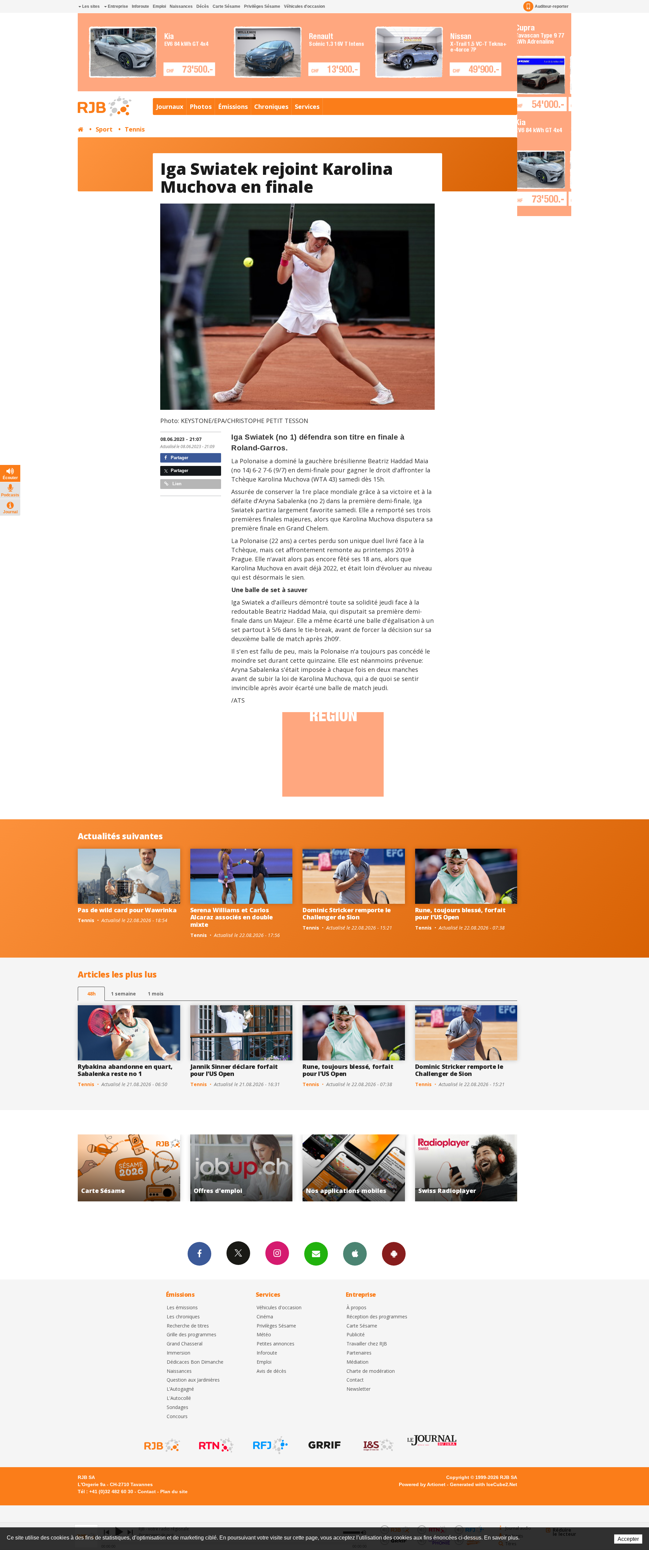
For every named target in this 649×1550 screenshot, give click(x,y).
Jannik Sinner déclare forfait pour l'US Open (234, 1070)
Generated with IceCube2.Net (483, 1484)
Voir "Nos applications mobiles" (129, 1167)
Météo (264, 1335)
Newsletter (358, 1389)
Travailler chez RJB (366, 1344)
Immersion (178, 1353)
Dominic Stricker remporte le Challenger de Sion (347, 913)
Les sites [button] (90, 6)
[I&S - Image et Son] (378, 1445)
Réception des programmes (376, 1317)
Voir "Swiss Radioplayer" (242, 1167)
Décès (202, 6)
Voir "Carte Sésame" (354, 1167)
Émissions (233, 106)
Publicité (355, 1335)
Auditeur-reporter (552, 6)
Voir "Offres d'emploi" (467, 1167)
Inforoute (140, 6)
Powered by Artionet (422, 1484)
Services (307, 106)
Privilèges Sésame (262, 6)
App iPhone (355, 1254)
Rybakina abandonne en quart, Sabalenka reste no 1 (125, 1070)
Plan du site (174, 1491)
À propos (356, 1308)
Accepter (628, 1539)
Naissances (181, 6)
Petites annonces (275, 1344)
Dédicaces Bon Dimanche (195, 1362)
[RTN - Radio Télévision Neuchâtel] (215, 1445)
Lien (176, 483)
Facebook (199, 1254)
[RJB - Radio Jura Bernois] (161, 1445)
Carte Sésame (226, 6)
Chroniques (271, 106)
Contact (355, 1380)
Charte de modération (370, 1371)
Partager (178, 457)
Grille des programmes (191, 1335)
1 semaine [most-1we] (123, 993)
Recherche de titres (188, 1326)
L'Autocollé (179, 1398)
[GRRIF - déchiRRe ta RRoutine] (323, 1445)
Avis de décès (271, 1371)
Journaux (169, 106)
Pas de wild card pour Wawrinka (127, 910)
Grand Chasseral (184, 1344)
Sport (104, 129)
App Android (394, 1254)
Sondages (177, 1407)
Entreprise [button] (117, 6)
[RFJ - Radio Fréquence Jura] (269, 1445)
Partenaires (358, 1353)
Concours (177, 1416)
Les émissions (182, 1308)
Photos (201, 106)
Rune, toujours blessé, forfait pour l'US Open (460, 913)
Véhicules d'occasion (304, 6)
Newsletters (316, 1254)
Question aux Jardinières (193, 1380)
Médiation (357, 1362)
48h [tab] (91, 993)
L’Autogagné (180, 1389)
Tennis (135, 129)
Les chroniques (183, 1317)
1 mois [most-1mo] (156, 993)
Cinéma (265, 1317)
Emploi (159, 6)
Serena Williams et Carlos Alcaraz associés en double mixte (231, 917)
